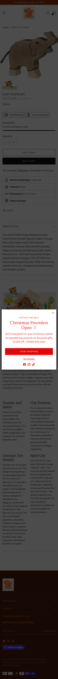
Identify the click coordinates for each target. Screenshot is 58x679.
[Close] (53, 313)
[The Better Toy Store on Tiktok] (33, 365)
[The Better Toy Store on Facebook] (24, 365)
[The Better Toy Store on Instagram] (29, 365)
